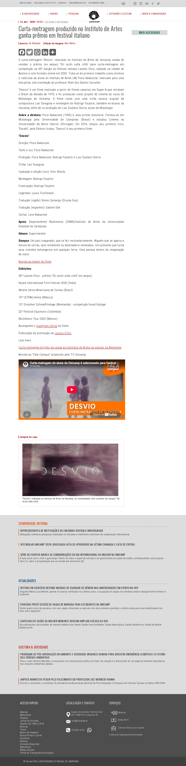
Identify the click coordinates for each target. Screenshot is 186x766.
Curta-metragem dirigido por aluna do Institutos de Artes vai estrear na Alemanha (70, 347)
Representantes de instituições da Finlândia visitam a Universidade (61, 530)
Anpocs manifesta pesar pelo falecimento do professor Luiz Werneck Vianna (67, 679)
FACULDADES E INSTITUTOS (45, 3)
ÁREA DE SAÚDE (26, 3)
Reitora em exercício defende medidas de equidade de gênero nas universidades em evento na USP (79, 587)
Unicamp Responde (29, 744)
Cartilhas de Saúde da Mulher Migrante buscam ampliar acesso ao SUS (64, 620)
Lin (141, 3)
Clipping (24, 717)
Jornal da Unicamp (29, 720)
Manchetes (25, 715)
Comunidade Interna (33, 523)
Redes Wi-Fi (123, 720)
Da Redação (34, 43)
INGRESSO (62, 3)
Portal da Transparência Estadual (36, 752)
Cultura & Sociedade (33, 647)
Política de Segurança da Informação (126, 735)
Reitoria (24, 741)
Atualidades (27, 580)
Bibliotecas (25, 747)
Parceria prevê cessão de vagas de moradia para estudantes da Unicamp (65, 604)
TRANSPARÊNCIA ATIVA (77, 3)
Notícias (24, 726)
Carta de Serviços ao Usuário (131, 728)
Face (152, 3)
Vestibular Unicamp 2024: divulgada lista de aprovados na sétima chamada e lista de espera (77, 544)
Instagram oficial (46, 326)
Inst (135, 3)
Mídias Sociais (27, 750)
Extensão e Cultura (120, 13)
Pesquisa (73, 13)
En (123, 3)
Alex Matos (70, 43)
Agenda (24, 712)
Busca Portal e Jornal (31, 735)
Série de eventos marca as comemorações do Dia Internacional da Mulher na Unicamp (72, 554)
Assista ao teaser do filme (35, 261)
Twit (158, 3)
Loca (129, 3)
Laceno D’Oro (63, 333)
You (146, 3)
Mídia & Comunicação (154, 13)
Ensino (54, 13)
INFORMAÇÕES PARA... (96, 3)
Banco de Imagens (29, 732)
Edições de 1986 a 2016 (32, 723)
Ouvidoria (24, 738)
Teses (23, 729)
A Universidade (30, 13)
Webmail (122, 712)
